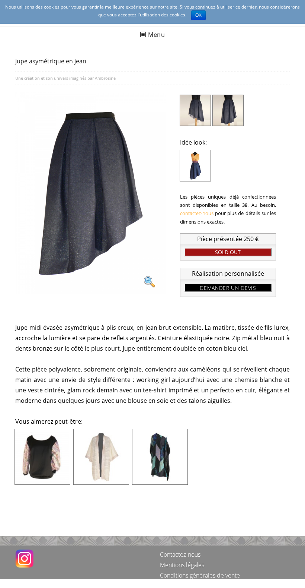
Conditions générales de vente (200, 575)
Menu (156, 35)
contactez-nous (197, 213)
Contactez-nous (180, 554)
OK (198, 15)
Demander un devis (228, 287)
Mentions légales (182, 565)
